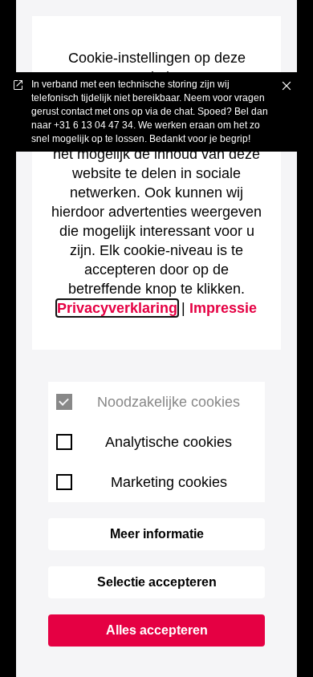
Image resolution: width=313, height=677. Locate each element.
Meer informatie (157, 534)
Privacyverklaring (117, 308)
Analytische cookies (168, 442)
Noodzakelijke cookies (168, 402)
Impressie (223, 308)
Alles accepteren (157, 630)
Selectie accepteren (157, 582)
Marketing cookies (169, 482)
